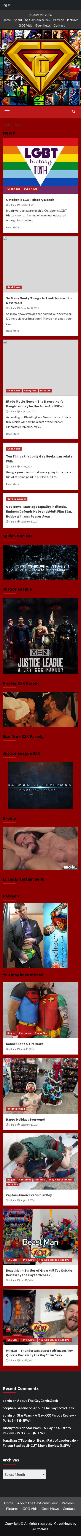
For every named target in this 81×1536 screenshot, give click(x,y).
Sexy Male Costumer (60, 1179)
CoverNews (63, 1523)
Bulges (11, 1033)
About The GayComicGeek (32, 20)
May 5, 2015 (26, 466)
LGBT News (30, 188)
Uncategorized (16, 1108)
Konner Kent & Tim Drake (25, 1044)
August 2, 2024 (27, 1200)
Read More (12, 227)
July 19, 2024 (27, 1280)
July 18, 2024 (27, 1360)
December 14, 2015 (29, 308)
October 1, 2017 (28, 204)
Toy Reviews (28, 1259)
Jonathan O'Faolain (17, 1440)
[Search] (73, 111)
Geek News (43, 25)
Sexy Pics (12, 1184)
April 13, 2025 (27, 1049)
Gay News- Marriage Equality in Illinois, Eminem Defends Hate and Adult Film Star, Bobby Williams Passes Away (39, 511)
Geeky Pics (30, 390)
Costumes (25, 1033)
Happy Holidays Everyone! (25, 1119)
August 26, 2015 (28, 411)
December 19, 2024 (29, 1124)
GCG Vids (25, 25)
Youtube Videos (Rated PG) (54, 1259)
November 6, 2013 (29, 521)
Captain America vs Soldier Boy (29, 1195)
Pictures (72, 20)
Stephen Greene (15, 1408)
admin (12, 204)
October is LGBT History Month (30, 199)
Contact (59, 25)
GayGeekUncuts (16, 498)
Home (7, 20)
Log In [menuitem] (6, 5)
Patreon (58, 20)
